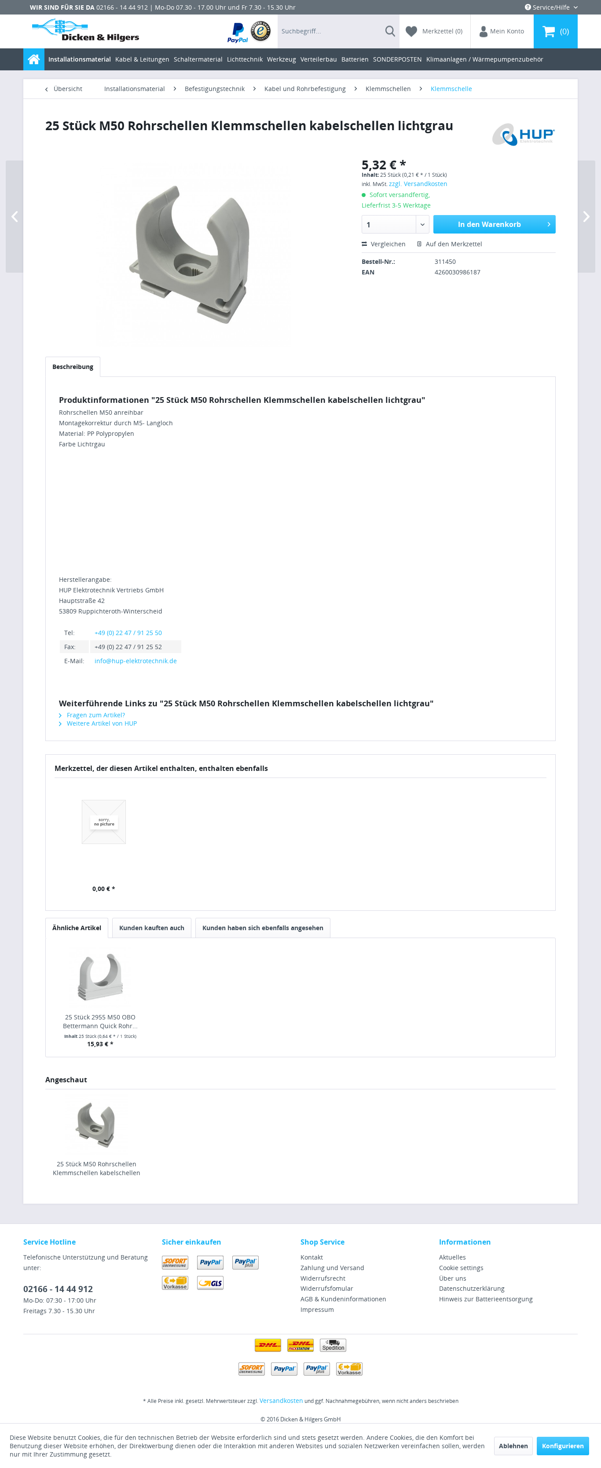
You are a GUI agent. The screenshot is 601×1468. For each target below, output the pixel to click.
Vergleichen (387, 244)
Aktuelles (452, 1257)
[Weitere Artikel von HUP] (521, 134)
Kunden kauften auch (151, 928)
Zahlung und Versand (332, 1268)
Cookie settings (461, 1268)
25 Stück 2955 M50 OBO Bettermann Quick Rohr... (100, 1021)
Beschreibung (72, 366)
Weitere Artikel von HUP (101, 723)
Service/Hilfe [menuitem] (551, 7)
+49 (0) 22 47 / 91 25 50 (128, 632)
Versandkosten (281, 1400)
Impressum (317, 1309)
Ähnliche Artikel (76, 928)
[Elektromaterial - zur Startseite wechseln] (85, 32)
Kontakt (311, 1257)
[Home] (33, 59)
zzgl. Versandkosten (418, 183)
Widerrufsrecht (322, 1278)
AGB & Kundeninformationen (343, 1299)
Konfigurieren (563, 1446)
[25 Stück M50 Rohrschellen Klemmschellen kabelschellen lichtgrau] (96, 1124)
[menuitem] (249, 31)
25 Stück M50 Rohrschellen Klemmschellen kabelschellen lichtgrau (96, 1168)
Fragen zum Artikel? (95, 715)
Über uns (452, 1278)
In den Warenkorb (489, 224)
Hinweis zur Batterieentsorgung (486, 1299)
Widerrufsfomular (326, 1288)
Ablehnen (513, 1446)
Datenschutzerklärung (472, 1288)
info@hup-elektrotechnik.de (136, 661)
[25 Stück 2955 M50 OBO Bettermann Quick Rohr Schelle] (100, 977)
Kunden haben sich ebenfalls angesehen (262, 928)
